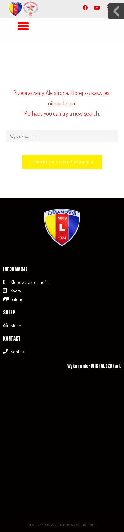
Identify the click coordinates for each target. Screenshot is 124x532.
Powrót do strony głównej (61, 161)
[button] (23, 26)
